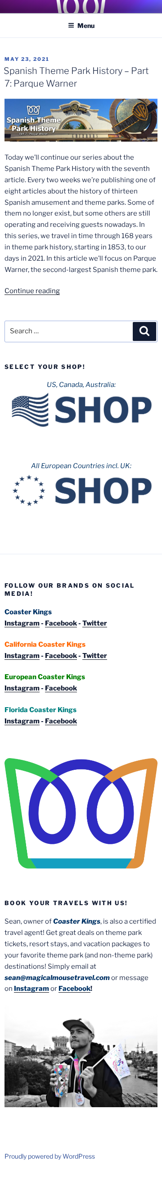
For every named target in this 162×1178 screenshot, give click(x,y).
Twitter (94, 623)
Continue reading (32, 291)
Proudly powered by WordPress (49, 1156)
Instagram (22, 623)
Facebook (61, 623)
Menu (85, 25)
